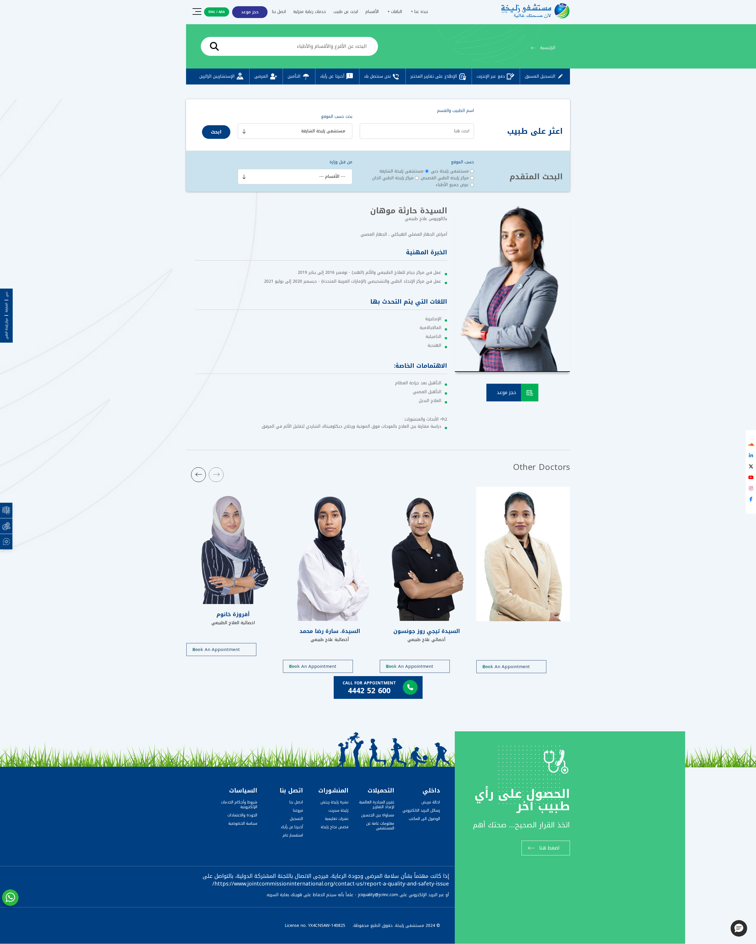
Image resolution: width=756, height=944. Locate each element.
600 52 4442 (369, 691)
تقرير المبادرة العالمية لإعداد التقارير (376, 804)
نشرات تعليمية (336, 818)
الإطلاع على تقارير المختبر (433, 76)
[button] (739, 928)
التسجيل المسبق (540, 76)
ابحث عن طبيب (345, 12)
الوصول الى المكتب (424, 818)
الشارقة (6, 308)
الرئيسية (547, 48)
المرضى (261, 76)
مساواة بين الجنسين (377, 815)
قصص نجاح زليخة (334, 827)
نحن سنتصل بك (377, 76)
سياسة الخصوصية (242, 823)
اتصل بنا (279, 12)
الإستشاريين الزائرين (216, 76)
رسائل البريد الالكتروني (421, 810)
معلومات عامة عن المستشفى (380, 826)
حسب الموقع (462, 162)
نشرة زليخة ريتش (334, 802)
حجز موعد (250, 12)
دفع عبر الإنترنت (491, 76)
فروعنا (298, 810)
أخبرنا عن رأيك (332, 76)
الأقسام (372, 12)
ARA (222, 12)
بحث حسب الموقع (336, 117)
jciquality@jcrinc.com (378, 895)
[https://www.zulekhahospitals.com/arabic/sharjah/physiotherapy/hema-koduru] (523, 554)
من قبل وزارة (341, 162)
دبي (6, 294)
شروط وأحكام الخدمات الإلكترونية (239, 804)
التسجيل (296, 818)
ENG (211, 12)
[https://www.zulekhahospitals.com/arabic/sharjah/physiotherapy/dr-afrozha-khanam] (233, 545)
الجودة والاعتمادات (242, 815)
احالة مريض (430, 802)
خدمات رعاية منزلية (309, 12)
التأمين (294, 76)
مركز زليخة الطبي (6, 328)
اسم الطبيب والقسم (455, 111)
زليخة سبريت (338, 810)
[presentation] (198, 474)
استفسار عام (293, 835)
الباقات (396, 12)
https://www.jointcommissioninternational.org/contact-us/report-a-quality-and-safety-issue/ (330, 884)
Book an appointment (216, 649)
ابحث (216, 131)
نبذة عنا (420, 12)
